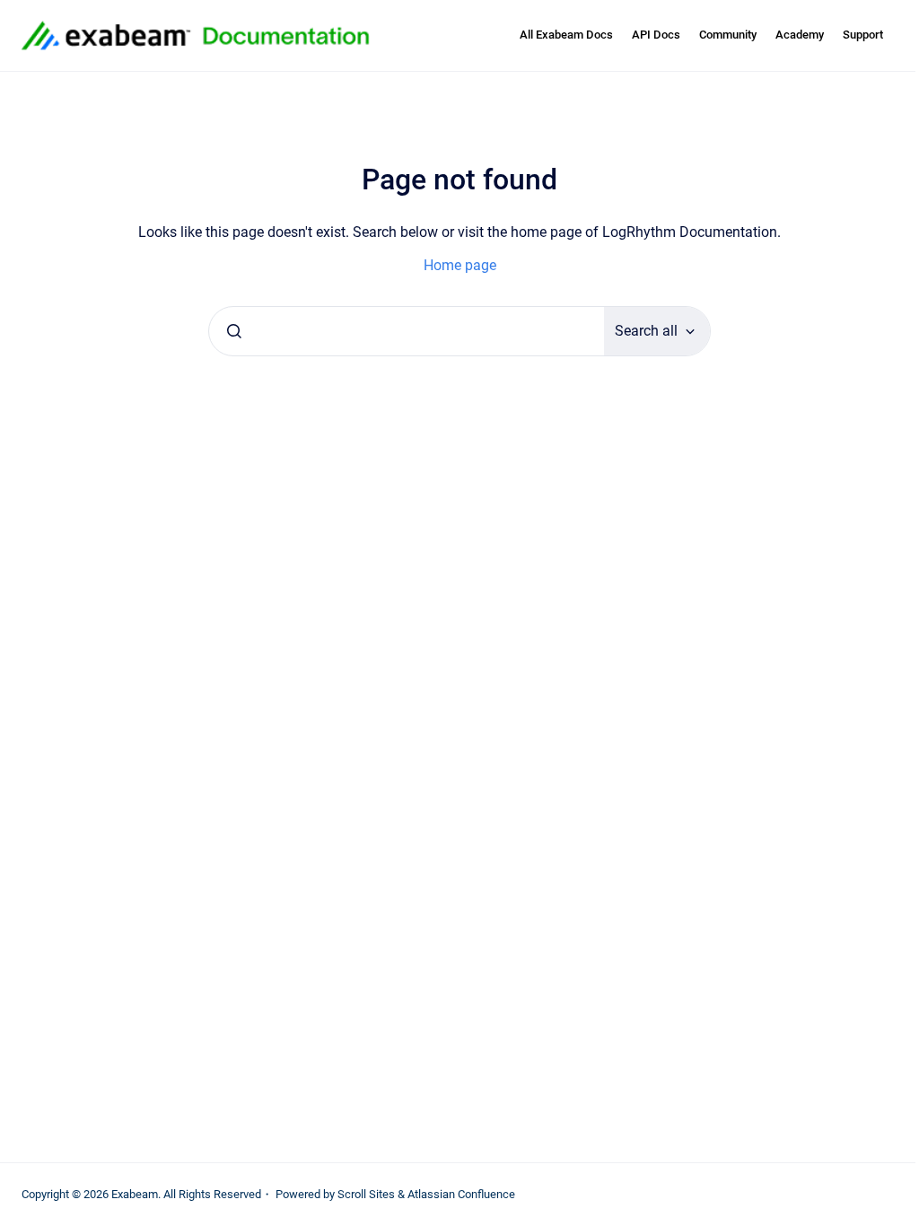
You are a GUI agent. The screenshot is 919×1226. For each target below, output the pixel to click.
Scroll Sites (366, 1194)
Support (863, 34)
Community (728, 34)
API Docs (656, 34)
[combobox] (406, 331)
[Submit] (234, 331)
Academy (799, 34)
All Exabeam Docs (566, 34)
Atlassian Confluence (461, 1194)
